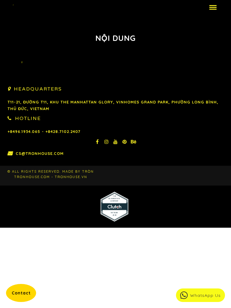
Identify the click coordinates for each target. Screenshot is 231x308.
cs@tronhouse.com (40, 153)
